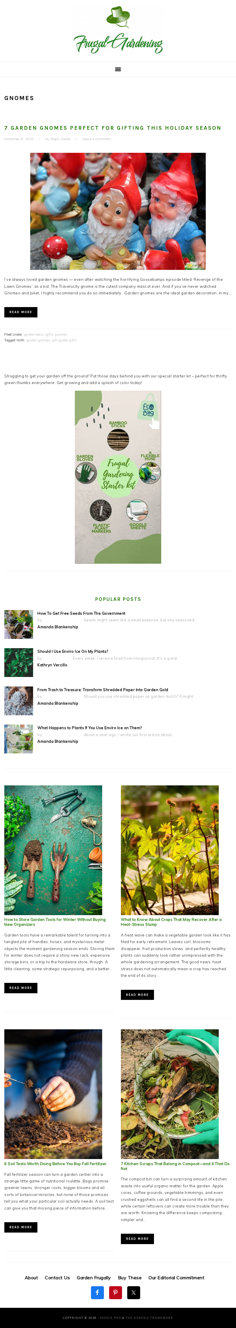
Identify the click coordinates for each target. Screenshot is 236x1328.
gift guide (59, 340)
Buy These (130, 1277)
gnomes (61, 334)
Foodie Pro (110, 1317)
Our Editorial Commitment (176, 1277)
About (31, 1277)
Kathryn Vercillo (52, 665)
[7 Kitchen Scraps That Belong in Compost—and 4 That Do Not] (170, 1157)
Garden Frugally (94, 1277)
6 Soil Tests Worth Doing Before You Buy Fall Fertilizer (55, 1163)
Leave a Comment (97, 139)
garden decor (34, 334)
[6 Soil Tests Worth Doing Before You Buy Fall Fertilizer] (53, 1157)
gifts (49, 334)
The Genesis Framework (149, 1317)
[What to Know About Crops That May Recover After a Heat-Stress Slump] (170, 913)
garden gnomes (38, 340)
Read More (20, 312)
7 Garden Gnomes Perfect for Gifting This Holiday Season (113, 128)
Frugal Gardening (118, 29)
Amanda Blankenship (57, 627)
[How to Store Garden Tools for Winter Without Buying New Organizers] (53, 913)
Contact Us (57, 1277)
